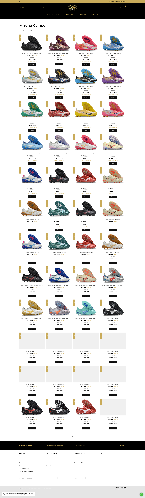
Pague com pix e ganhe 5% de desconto (80, 18)
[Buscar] (43, 7)
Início (20, 22)
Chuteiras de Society (82, 14)
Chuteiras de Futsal (67, 14)
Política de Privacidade (24, 468)
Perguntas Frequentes (24, 465)
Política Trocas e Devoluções (26, 471)
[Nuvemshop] (120, 487)
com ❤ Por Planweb (123, 489)
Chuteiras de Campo (53, 14)
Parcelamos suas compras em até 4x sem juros (58, 18)
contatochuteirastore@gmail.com (82, 459)
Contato (21, 462)
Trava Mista (94, 14)
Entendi (23, 494)
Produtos (21, 459)
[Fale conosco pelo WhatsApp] (141, 494)
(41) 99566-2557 (77, 457)
